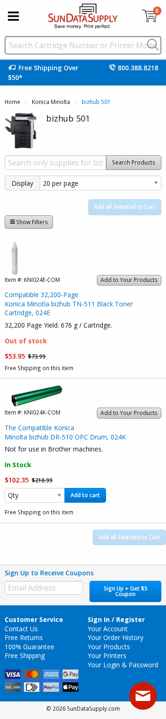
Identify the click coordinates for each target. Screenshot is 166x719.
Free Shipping (25, 655)
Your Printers (107, 655)
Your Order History (115, 637)
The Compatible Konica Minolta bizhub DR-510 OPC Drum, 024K (65, 432)
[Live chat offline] (143, 696)
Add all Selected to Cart (124, 207)
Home (12, 102)
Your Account (108, 628)
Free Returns (24, 637)
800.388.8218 (138, 67)
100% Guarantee (29, 646)
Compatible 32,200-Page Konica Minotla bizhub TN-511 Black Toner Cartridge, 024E (69, 303)
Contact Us (21, 628)
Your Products (109, 646)
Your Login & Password (123, 664)
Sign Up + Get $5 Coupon (126, 591)
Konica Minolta (51, 102)
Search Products (133, 162)
